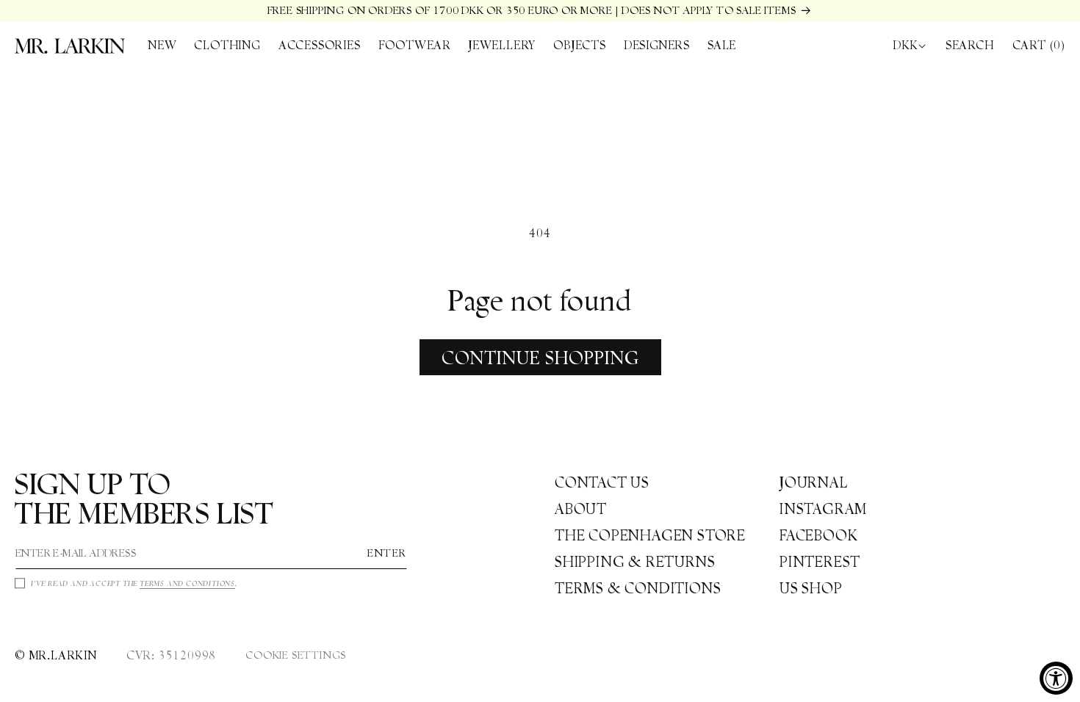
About (581, 509)
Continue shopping (540, 358)
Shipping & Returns (635, 562)
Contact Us (602, 482)
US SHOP (811, 588)
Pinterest (820, 562)
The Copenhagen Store (650, 535)
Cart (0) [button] (1038, 45)
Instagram (823, 509)
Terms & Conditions (638, 588)
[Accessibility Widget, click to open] (1056, 678)
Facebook (818, 535)
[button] (227, 45)
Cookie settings (295, 655)
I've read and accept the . (134, 583)
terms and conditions (187, 583)
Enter (387, 553)
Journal (814, 482)
